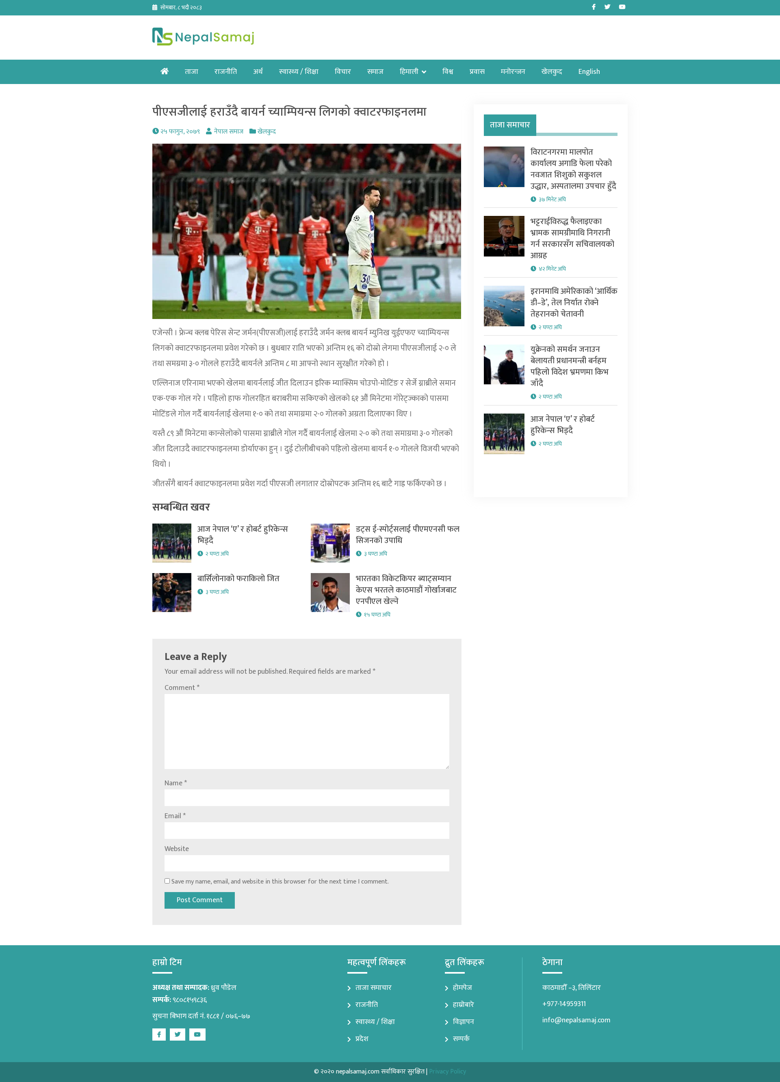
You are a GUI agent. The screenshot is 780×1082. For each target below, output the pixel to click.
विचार (343, 72)
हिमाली (409, 72)
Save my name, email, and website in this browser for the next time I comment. (280, 881)
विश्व (447, 72)
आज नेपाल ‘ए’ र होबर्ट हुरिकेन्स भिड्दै (242, 534)
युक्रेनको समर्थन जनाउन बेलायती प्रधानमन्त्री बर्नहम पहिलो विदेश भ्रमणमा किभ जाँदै (570, 366)
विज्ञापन (463, 1022)
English (589, 72)
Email (175, 816)
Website (177, 849)
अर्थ (258, 72)
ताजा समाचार (373, 988)
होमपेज (462, 988)
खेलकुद (552, 72)
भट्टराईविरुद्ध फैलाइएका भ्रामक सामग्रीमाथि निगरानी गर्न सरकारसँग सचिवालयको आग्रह (572, 239)
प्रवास (477, 72)
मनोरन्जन (513, 72)
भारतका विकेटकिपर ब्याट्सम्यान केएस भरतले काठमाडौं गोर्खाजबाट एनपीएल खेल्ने (406, 590)
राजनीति (225, 72)
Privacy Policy (447, 1071)
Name (176, 783)
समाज (375, 72)
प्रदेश (361, 1039)
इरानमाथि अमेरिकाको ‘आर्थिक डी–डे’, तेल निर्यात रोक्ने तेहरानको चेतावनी (574, 303)
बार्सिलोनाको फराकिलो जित (238, 579)
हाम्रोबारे (463, 1005)
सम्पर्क (461, 1039)
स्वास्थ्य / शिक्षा (298, 72)
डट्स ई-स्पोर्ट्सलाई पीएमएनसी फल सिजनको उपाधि (407, 534)
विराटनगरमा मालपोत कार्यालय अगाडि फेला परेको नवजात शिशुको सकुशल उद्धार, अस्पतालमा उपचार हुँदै (573, 169)
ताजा (191, 72)
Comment (182, 688)
